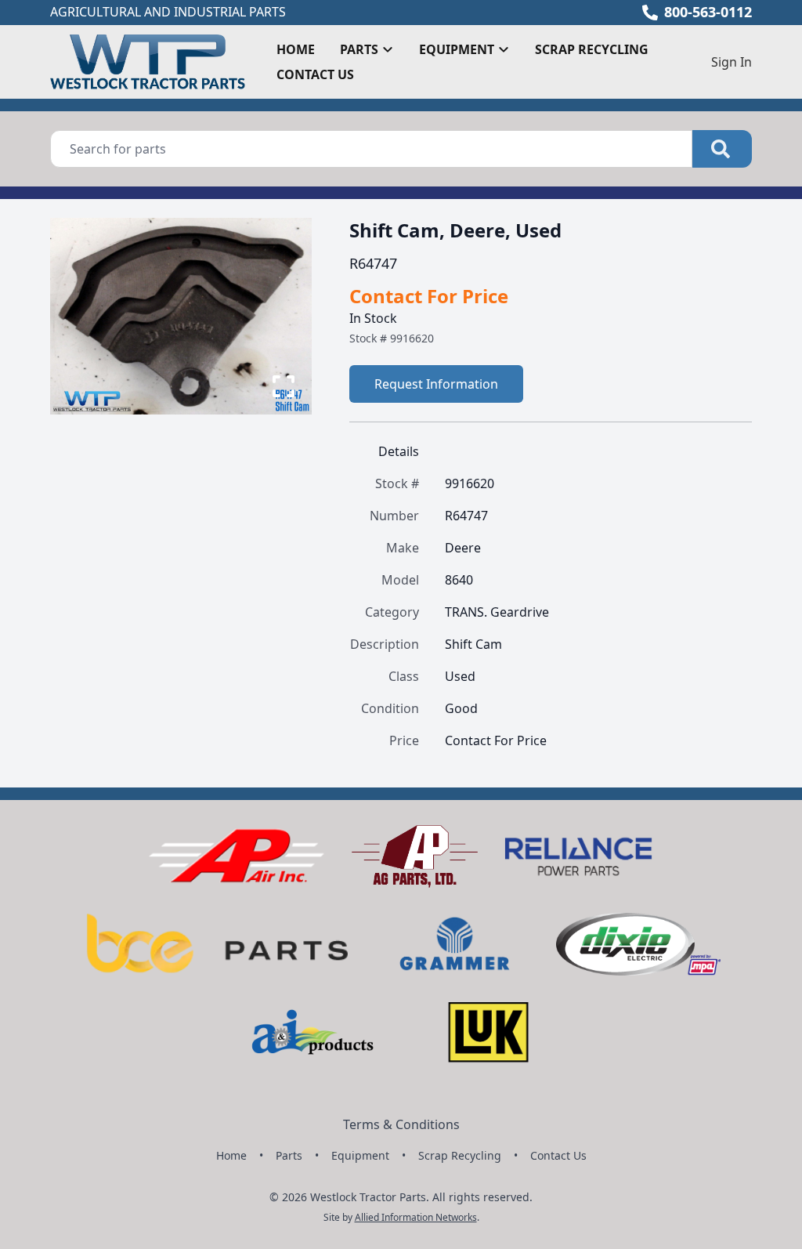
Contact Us (315, 74)
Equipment (360, 1155)
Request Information (436, 384)
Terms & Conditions (401, 1124)
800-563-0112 (708, 11)
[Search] (722, 149)
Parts (289, 1155)
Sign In (731, 62)
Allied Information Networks (416, 1217)
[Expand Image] (283, 386)
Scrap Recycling (591, 49)
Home (295, 49)
